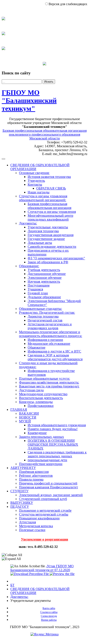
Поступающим (38, 285)
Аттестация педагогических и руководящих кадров (50, 326)
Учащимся (35, 289)
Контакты (35, 184)
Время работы (49, 619)
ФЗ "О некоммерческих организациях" (56, 258)
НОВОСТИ (27, 417)
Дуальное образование (44, 297)
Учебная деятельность (44, 270)
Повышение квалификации (39, 518)
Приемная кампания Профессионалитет (48, 487)
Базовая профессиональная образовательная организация (49, 206)
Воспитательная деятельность (41, 398)
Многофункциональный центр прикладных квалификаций (50, 217)
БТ (12, 585)
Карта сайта (49, 608)
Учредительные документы (48, 227)
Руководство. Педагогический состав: (47, 312)
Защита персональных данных (41, 437)
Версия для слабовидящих (68, 4)
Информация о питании (45, 340)
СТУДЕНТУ (19, 491)
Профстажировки (41, 406)
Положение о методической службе (45, 510)
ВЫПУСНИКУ (21, 503)
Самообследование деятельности (52, 246)
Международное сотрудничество (43, 394)
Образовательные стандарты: (40, 308)
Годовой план (38, 293)
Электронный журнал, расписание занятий (51, 495)
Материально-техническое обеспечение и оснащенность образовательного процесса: (50, 334)
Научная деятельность (44, 281)
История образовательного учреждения (57, 425)
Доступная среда (31, 390)
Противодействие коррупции (40, 464)
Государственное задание (46, 239)
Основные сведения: (34, 173)
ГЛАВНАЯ (18, 409)
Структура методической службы (43, 514)
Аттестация (27, 522)
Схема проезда (49, 616)
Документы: (28, 223)
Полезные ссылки (32, 530)
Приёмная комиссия (34, 471)
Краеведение (37, 433)
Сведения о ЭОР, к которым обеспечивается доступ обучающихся (55, 357)
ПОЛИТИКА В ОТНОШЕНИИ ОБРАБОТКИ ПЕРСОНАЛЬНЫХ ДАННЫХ (53, 444)
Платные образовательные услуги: (44, 378)
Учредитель (36, 180)
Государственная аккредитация (50, 235)
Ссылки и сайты (48, 612)
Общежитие (36, 347)
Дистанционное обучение (47, 274)
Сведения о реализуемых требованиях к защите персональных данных (57, 454)
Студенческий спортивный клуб (43, 499)
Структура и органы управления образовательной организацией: (43, 198)
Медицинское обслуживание (49, 343)
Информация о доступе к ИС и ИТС (54, 351)
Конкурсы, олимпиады (36, 402)
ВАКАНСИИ (29, 413)
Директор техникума (43, 316)
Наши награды (38, 192)
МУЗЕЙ (25, 421)
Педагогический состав (45, 320)
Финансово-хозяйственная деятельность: (49, 382)
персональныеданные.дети (47, 460)
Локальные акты (40, 243)
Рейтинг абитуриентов (36, 475)
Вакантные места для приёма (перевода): (49, 386)
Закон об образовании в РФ (48, 262)
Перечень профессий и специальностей (48, 483)
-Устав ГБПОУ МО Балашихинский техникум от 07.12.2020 (42, 568)
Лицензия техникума (43, 231)
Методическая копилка (36, 526)
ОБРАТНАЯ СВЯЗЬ (51, 188)
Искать (48, 81)
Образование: (29, 266)
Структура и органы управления (52, 211)
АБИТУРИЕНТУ (23, 468)
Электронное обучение (45, 277)
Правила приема (31, 479)
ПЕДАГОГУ (19, 506)
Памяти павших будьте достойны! (53, 429)
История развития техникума (49, 177)
